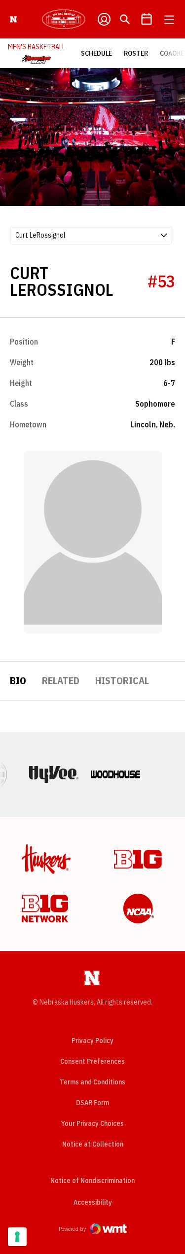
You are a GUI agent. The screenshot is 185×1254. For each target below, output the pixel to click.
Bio (18, 680)
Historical (122, 680)
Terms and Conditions (92, 1082)
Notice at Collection (92, 1144)
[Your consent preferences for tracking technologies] (17, 1236)
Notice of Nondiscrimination (92, 1180)
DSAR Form (92, 1102)
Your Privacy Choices (92, 1123)
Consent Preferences (92, 1061)
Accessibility (93, 1202)
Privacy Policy (92, 1040)
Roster (136, 53)
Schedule (96, 53)
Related (60, 680)
